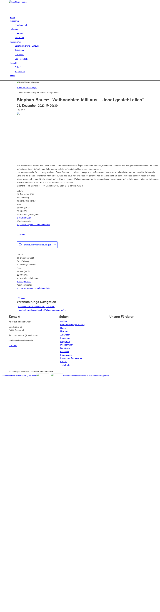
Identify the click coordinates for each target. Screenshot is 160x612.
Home (63, 327)
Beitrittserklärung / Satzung (72, 324)
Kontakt (63, 361)
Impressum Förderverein (71, 358)
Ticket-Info (65, 364)
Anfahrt (63, 321)
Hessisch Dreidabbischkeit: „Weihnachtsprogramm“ (42, 309)
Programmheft (66, 344)
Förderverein (66, 354)
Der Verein (65, 348)
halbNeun (64, 351)
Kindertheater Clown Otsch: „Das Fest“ (36, 306)
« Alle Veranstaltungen (27, 87)
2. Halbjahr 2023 (24, 217)
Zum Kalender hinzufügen (38, 244)
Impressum (65, 337)
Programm (65, 341)
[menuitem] (80, 17)
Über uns (64, 331)
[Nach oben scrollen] (1, 610)
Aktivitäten (65, 334)
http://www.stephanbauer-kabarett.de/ (33, 224)
